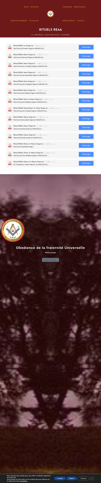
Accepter (60, 478)
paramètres (23, 481)
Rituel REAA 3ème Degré (23, 63)
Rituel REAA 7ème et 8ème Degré (26, 99)
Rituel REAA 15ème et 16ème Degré (27, 144)
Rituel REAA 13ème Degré (23, 126)
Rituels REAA (65, 34)
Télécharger (86, 47)
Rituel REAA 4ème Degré (23, 72)
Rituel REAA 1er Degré (22, 46)
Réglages (83, 478)
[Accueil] (32, 34)
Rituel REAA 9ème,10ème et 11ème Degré (29, 108)
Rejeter (71, 478)
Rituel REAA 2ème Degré (23, 54)
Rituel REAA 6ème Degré (23, 90)
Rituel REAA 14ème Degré (23, 135)
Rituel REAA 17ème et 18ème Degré (27, 153)
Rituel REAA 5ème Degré (23, 81)
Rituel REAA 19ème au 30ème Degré (27, 162)
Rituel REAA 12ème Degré (23, 117)
